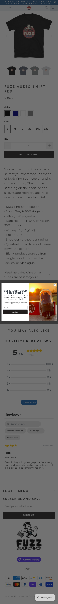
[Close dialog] (55, 285)
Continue (15, 312)
